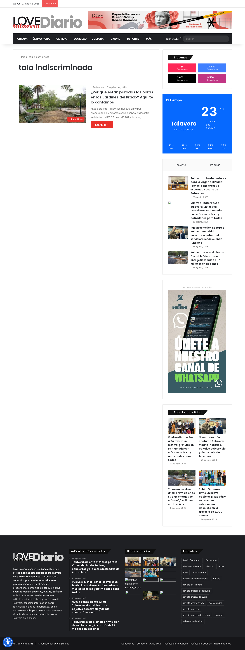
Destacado (211, 560)
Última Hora (41, 38)
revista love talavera (193, 603)
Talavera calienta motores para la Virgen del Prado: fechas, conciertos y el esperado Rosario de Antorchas (208, 185)
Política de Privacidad (176, 643)
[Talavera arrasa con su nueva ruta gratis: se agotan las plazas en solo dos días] (151, 595)
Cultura (97, 38)
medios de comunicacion (195, 578)
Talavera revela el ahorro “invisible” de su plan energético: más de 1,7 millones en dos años (207, 258)
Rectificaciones (222, 643)
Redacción (98, 87)
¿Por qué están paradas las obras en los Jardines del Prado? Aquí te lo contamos (122, 97)
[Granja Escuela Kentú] (168, 597)
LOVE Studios (61, 643)
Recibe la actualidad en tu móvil (197, 287)
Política (61, 38)
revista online (215, 603)
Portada (21, 38)
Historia (209, 566)
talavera (219, 615)
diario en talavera (192, 566)
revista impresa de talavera (196, 590)
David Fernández (192, 560)
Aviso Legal (155, 643)
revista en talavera (192, 584)
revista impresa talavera (195, 596)
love (185, 572)
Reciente (180, 165)
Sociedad (80, 38)
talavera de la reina (192, 621)
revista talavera (191, 609)
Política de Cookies (201, 643)
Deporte (133, 38)
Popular (215, 165)
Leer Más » (101, 124)
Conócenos (127, 643)
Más (149, 38)
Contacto (142, 643)
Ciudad (115, 38)
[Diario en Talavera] (48, 22)
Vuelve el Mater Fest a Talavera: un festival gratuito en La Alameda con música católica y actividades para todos (206, 210)
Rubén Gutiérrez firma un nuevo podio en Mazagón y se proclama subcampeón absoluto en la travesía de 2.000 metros (212, 502)
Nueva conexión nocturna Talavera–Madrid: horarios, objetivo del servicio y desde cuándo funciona (207, 235)
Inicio (23, 56)
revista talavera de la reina (196, 615)
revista (216, 578)
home (221, 566)
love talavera (199, 572)
